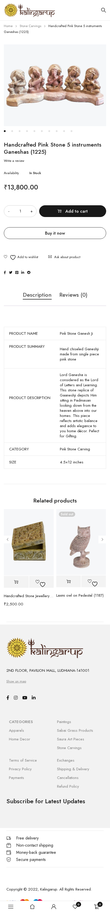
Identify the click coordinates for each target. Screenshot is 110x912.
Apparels (16, 730)
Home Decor (19, 739)
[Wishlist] (21, 257)
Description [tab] (37, 295)
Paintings (64, 722)
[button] (16, 582)
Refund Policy (68, 786)
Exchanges (65, 760)
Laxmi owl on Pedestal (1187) (80, 595)
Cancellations (68, 778)
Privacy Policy (20, 769)
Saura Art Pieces (70, 739)
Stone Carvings (30, 25)
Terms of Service (23, 760)
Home (8, 25)
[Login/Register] (54, 907)
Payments (16, 778)
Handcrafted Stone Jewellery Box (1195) (29, 596)
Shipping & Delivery (73, 769)
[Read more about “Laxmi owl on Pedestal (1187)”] (68, 581)
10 (71, 131)
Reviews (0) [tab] (73, 295)
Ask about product (67, 257)
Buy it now (55, 233)
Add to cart (76, 211)
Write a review (14, 161)
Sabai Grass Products (75, 730)
